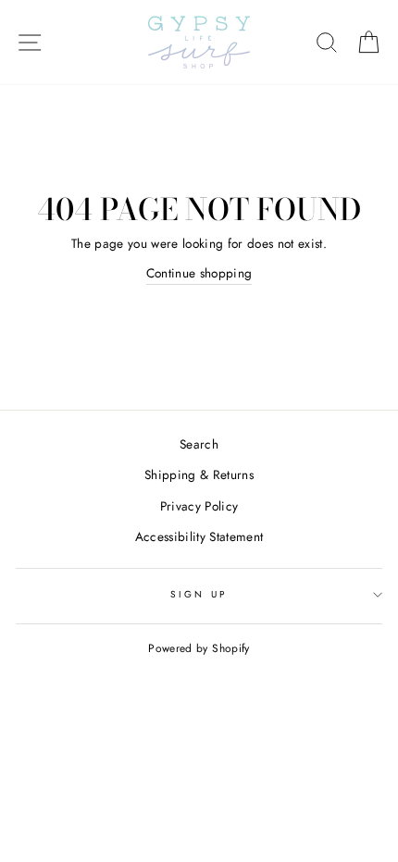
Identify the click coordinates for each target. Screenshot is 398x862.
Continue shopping (199, 273)
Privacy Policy (199, 506)
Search (199, 444)
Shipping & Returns (199, 474)
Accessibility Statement (199, 536)
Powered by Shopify (198, 648)
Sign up (198, 594)
